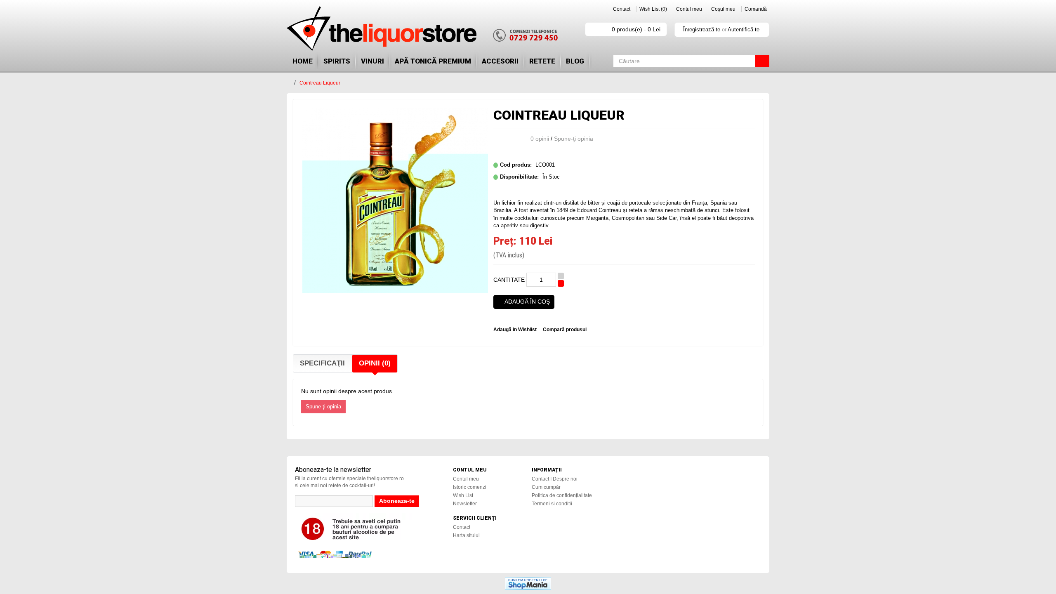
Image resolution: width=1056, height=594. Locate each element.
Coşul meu (723, 9)
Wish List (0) (653, 9)
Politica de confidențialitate (562, 495)
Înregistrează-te (701, 29)
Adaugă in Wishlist (515, 329)
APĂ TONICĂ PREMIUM (433, 61)
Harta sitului (466, 535)
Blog (575, 61)
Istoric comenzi (469, 487)
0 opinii (539, 138)
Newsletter (465, 503)
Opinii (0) (375, 363)
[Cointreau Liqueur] (395, 200)
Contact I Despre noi (555, 478)
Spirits (336, 61)
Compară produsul (565, 329)
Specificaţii (322, 363)
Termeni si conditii (552, 503)
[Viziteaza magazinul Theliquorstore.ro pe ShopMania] (528, 583)
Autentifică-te (743, 29)
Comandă (756, 9)
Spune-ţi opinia (573, 138)
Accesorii (500, 61)
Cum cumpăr (546, 487)
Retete (542, 61)
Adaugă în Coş (527, 301)
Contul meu (689, 9)
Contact (621, 9)
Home (302, 61)
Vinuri (372, 61)
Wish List (463, 495)
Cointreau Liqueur (319, 83)
